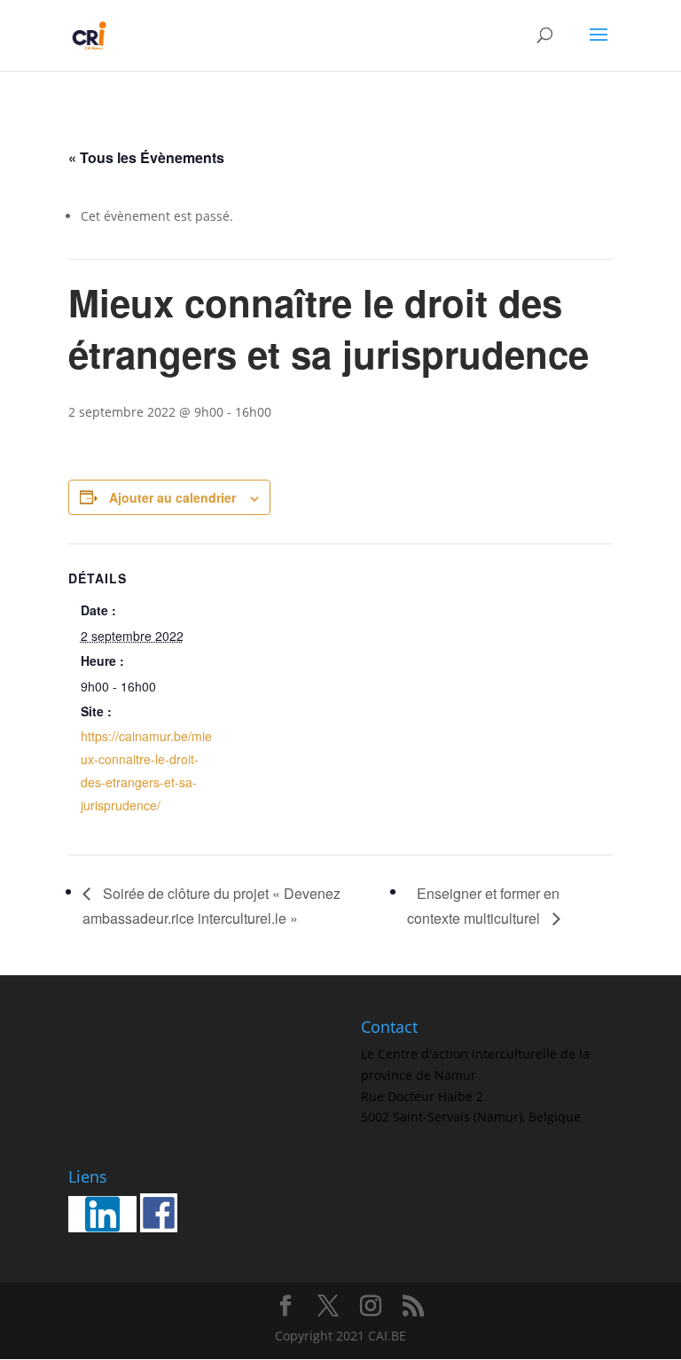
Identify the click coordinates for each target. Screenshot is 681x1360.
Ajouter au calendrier (172, 497)
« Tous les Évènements (146, 157)
